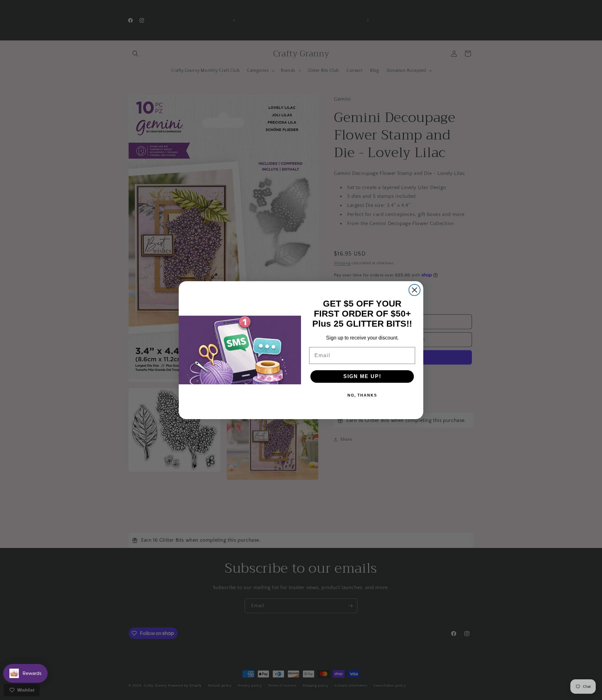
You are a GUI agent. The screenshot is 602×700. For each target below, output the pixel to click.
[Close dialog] (414, 290)
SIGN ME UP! (362, 376)
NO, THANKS (362, 395)
